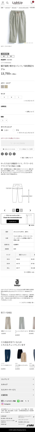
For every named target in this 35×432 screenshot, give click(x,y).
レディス (7, 7)
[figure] (5, 210)
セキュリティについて (23, 419)
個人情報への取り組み (6, 418)
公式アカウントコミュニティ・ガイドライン (25, 417)
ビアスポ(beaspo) (6, 62)
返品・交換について (27, 157)
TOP (2, 7)
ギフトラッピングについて (26, 132)
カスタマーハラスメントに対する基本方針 (8, 421)
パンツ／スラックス (23, 7)
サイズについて (29, 100)
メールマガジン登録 (10, 401)
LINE (21, 401)
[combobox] (17, 210)
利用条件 (3, 424)
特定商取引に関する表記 (23, 422)
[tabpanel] (17, 28)
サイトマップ (21, 424)
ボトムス (14, 7)
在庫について (30, 111)
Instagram (7, 404)
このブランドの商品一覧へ (27, 302)
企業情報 (3, 416)
